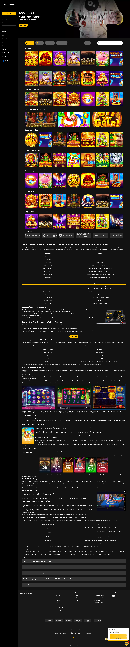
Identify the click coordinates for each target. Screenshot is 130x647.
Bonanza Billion (73, 117)
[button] (127, 644)
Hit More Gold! (31, 76)
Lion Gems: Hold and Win (88, 158)
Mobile (58, 605)
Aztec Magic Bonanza (59, 76)
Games (4, 31)
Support (4, 49)
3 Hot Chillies (88, 76)
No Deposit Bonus (6, 52)
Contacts (77, 595)
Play (31, 61)
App (3, 35)
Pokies (58, 602)
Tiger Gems (116, 158)
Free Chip (58, 610)
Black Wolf (116, 219)
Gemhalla (74, 56)
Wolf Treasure (59, 178)
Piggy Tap (102, 56)
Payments (4, 38)
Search (101, 43)
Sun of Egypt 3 (59, 96)
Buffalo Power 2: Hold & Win (116, 56)
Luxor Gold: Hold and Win (116, 97)
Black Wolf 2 (88, 198)
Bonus (3, 28)
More (74, 625)
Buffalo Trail (88, 56)
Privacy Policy (97, 600)
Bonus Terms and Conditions (100, 597)
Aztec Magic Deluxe (74, 76)
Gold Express (59, 56)
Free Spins (4, 56)
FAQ (3, 42)
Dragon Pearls (60, 158)
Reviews (4, 45)
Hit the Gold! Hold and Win (107, 117)
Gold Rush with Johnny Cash (73, 137)
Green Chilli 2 (116, 137)
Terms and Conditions (99, 595)
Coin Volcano (45, 56)
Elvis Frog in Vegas (102, 96)
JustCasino (59, 595)
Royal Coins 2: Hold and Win (31, 56)
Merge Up (88, 96)
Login (3, 22)
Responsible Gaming (99, 602)
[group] (32, 235)
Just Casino (5, 19)
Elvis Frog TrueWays (102, 158)
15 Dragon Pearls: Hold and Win (73, 97)
